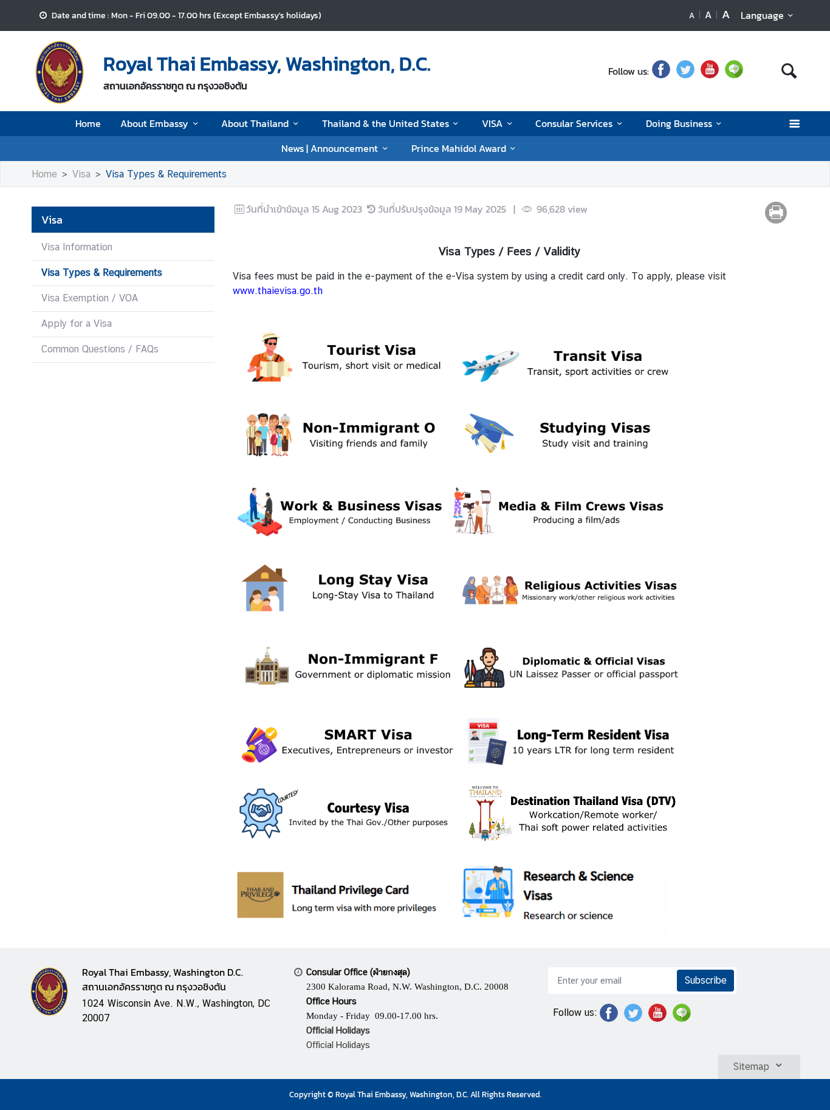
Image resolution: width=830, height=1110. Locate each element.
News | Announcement (329, 148)
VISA (492, 123)
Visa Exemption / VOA (89, 298)
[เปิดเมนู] (793, 123)
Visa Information (76, 247)
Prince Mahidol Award (458, 148)
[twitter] (685, 71)
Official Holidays (338, 1045)
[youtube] (710, 71)
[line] (734, 71)
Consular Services (573, 123)
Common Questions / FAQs (100, 349)
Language (762, 15)
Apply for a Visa (76, 323)
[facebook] (661, 71)
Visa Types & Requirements (166, 174)
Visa (81, 174)
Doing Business (679, 123)
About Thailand (255, 123)
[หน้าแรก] (59, 72)
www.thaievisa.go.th (278, 290)
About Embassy (154, 123)
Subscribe (705, 980)
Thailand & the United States (385, 123)
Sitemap (751, 1066)
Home (88, 123)
